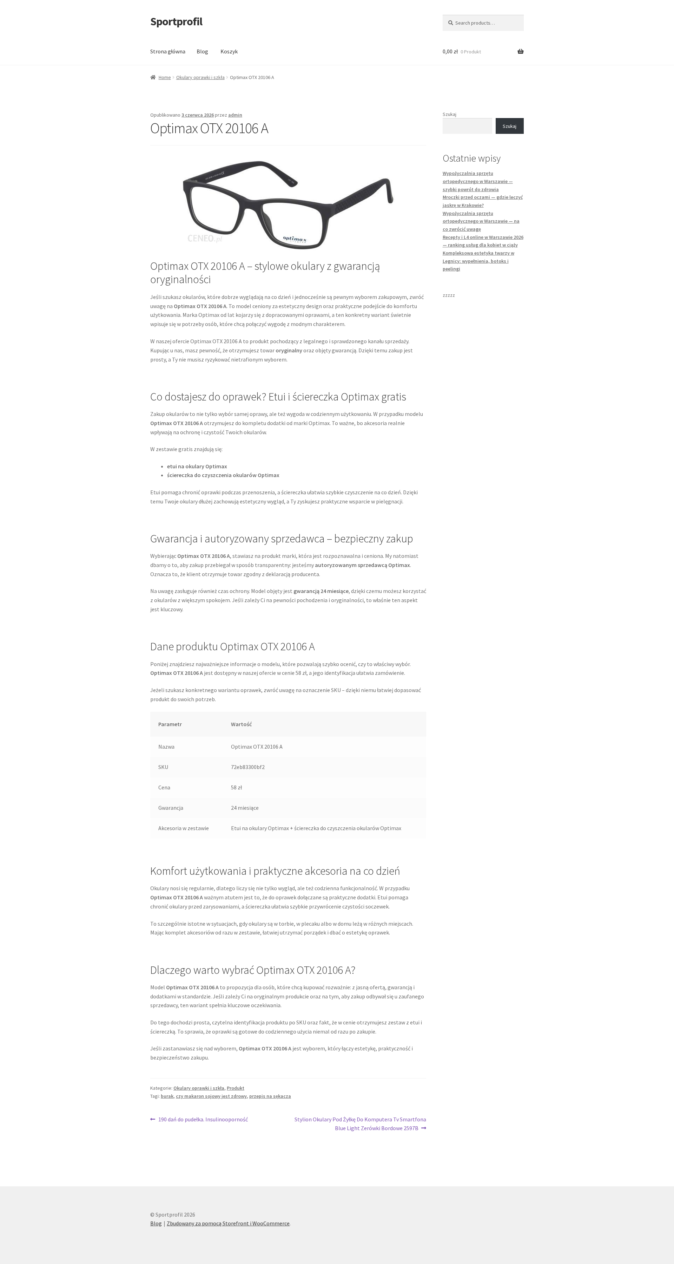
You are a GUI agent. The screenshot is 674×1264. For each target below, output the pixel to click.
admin (235, 115)
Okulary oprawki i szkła (200, 77)
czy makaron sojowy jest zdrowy (211, 1096)
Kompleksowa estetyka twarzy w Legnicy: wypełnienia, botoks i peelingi (478, 261)
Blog (202, 51)
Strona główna (167, 51)
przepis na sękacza (270, 1096)
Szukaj (449, 114)
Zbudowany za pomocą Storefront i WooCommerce (228, 1223)
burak (167, 1096)
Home (165, 77)
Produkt (235, 1088)
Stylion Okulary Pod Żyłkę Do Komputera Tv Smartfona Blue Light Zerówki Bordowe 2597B (360, 1123)
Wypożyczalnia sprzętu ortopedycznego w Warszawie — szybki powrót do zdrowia (478, 181)
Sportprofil (176, 21)
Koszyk (229, 51)
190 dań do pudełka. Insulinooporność (203, 1119)
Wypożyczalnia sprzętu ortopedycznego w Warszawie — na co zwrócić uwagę (481, 221)
